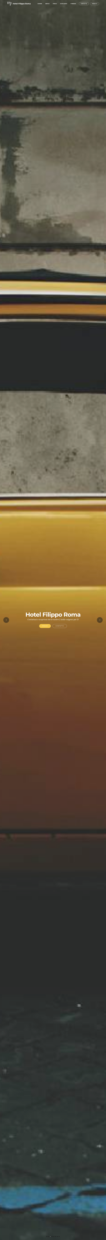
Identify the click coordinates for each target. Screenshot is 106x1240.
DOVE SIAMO (63, 3)
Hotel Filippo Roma (22, 4)
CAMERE (39, 3)
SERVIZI (47, 3)
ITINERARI (73, 3)
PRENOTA (94, 3)
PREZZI (55, 3)
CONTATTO (84, 3)
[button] (6, 620)
